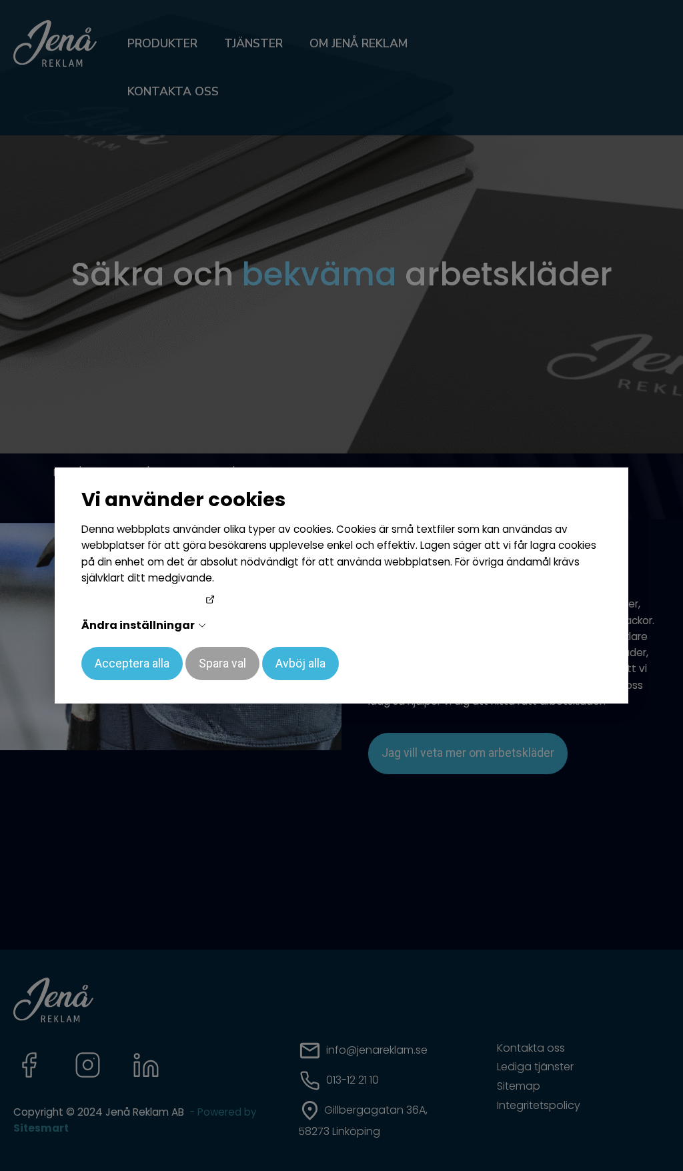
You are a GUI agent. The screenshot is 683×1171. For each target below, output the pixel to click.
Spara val (222, 663)
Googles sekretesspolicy (143, 601)
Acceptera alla (132, 663)
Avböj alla (300, 663)
